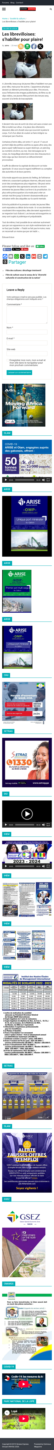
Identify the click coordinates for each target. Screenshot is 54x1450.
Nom (10, 327)
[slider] (24, 480)
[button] (27, 461)
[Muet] (43, 479)
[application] (27, 461)
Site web (11, 349)
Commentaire (14, 304)
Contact (19, 3)
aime (7, 45)
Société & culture (10, 29)
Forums (5, 3)
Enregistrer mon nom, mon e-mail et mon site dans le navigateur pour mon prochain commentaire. (28, 363)
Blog (13, 3)
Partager (17, 262)
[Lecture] (5, 479)
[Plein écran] (48, 479)
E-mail (11, 338)
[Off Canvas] (4, 9)
